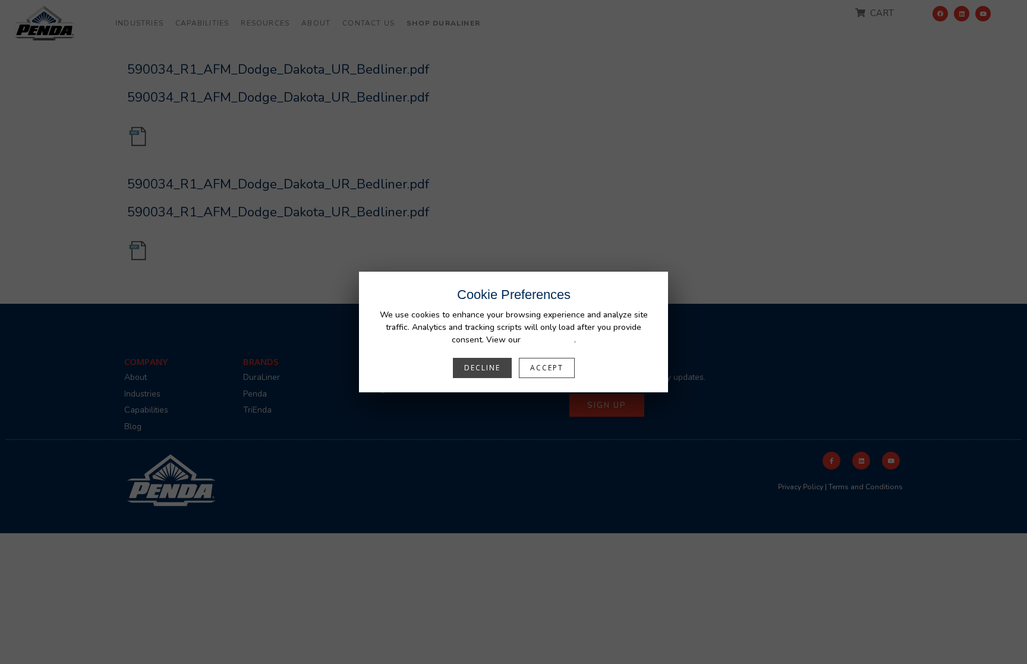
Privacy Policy (548, 339)
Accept (546, 368)
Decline (482, 368)
